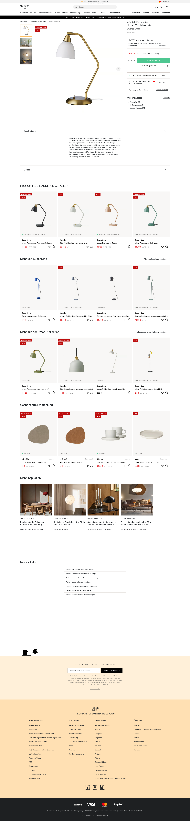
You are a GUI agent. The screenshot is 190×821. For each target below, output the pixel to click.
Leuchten (33, 22)
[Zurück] (40, 69)
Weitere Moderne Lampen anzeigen (79, 590)
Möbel (103, 13)
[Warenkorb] (167, 7)
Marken (146, 13)
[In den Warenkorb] (54, 246)
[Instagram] (95, 787)
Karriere (137, 734)
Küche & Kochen (61, 13)
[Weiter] (118, 69)
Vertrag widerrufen (95, 689)
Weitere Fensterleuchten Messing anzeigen (81, 586)
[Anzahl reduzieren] (128, 60)
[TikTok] (102, 787)
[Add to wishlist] (49, 246)
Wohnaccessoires (45, 13)
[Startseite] (24, 7)
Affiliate (136, 738)
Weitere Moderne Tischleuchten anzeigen (81, 574)
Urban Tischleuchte (54, 22)
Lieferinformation (35, 754)
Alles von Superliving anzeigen (155, 259)
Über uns (137, 725)
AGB (30, 762)
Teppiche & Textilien (91, 13)
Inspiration (166, 13)
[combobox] (164, 1)
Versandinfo (163, 82)
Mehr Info (166, 98)
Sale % (97, 742)
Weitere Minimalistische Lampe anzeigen (80, 595)
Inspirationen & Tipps (102, 725)
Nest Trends (99, 766)
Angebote (155, 13)
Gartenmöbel (73, 750)
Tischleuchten (42, 22)
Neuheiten (136, 13)
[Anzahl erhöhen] (134, 60)
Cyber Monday (100, 774)
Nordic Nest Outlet (140, 746)
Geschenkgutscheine (76, 754)
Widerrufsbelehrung (36, 746)
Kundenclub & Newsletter (38, 742)
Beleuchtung (75, 13)
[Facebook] (87, 787)
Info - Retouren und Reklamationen (41, 734)
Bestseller (98, 750)
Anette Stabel (132, 22)
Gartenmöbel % (115, 13)
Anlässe (98, 754)
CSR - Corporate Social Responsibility (147, 730)
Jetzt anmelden (162, 44)
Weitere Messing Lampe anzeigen (78, 582)
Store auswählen (162, 90)
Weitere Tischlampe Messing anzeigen (80, 569)
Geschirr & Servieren (28, 13)
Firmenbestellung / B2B (37, 774)
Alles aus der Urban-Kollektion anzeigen (151, 332)
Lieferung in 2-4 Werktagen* (97, 1)
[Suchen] (76, 7)
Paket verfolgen (35, 758)
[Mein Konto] (156, 7)
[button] (131, 32)
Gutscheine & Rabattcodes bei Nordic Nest (110, 778)
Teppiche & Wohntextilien (78, 742)
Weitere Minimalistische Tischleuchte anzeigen (83, 578)
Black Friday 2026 (101, 770)
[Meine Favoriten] (161, 7)
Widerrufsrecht (34, 778)
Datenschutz (33, 766)
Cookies (32, 770)
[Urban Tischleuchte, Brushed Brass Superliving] (79, 69)
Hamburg (137, 750)
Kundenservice (34, 725)
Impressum (33, 730)
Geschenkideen (101, 762)
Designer (98, 734)
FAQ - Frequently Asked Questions (41, 750)
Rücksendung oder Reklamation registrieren (45, 738)
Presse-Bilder (139, 742)
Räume (97, 758)
